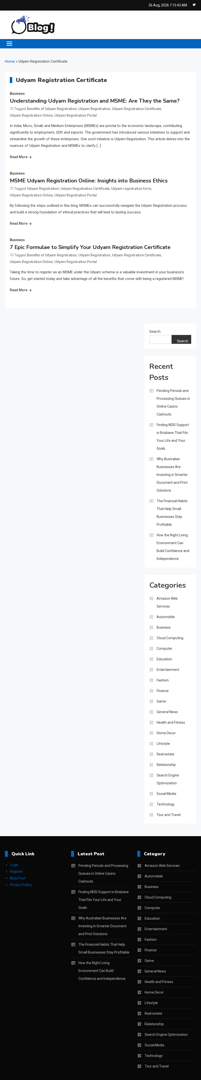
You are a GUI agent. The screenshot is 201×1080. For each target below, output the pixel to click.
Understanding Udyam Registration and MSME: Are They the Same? (94, 101)
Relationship (166, 765)
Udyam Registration (94, 109)
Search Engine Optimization (168, 779)
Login (14, 865)
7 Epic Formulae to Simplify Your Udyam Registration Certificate (90, 247)
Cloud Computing (170, 638)
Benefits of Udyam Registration (52, 109)
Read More (18, 157)
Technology (166, 804)
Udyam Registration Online (31, 115)
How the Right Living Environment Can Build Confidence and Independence (173, 547)
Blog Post (17, 878)
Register (16, 871)
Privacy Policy (21, 885)
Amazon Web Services (167, 602)
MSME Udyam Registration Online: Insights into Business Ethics (89, 180)
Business (17, 94)
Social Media (166, 794)
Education (164, 659)
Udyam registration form (131, 189)
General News (167, 712)
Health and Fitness (171, 722)
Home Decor (166, 733)
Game (161, 701)
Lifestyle (163, 744)
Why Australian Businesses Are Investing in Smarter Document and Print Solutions (172, 474)
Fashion (163, 680)
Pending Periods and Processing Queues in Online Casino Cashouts (173, 402)
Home (10, 61)
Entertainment (168, 670)
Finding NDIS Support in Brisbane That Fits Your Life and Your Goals (173, 436)
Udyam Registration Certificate (136, 109)
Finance (163, 691)
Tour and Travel (169, 815)
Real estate (165, 754)
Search (155, 331)
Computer (164, 649)
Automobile (166, 617)
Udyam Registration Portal (75, 115)
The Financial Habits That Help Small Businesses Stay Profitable (172, 512)
